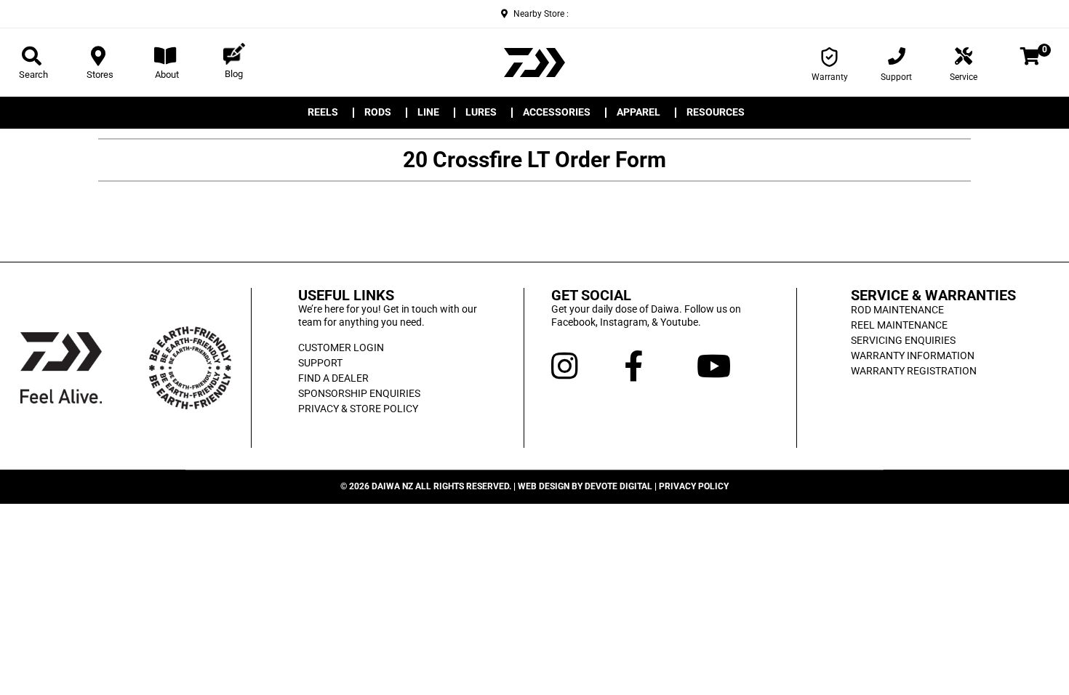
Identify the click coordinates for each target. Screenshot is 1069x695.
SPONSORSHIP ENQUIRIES (359, 393)
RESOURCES (715, 113)
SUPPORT (320, 363)
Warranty (830, 77)
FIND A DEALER (333, 378)
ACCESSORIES (556, 113)
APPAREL (638, 113)
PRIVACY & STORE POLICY (358, 408)
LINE (428, 113)
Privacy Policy (694, 486)
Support (896, 77)
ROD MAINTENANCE (897, 310)
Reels (323, 113)
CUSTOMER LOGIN (341, 347)
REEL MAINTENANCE (899, 325)
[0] (1030, 59)
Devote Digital (618, 486)
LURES (481, 113)
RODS (377, 113)
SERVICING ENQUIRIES (903, 340)
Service (963, 77)
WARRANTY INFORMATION (912, 355)
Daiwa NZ (392, 486)
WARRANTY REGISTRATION (914, 371)
